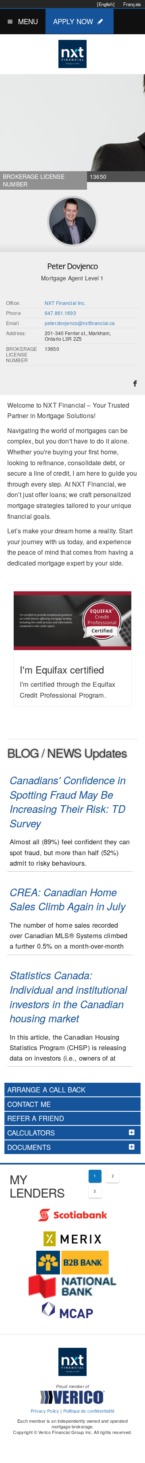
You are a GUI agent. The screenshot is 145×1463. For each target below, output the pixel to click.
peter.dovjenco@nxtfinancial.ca (80, 322)
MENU (28, 21)
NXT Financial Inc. (65, 302)
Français (132, 4)
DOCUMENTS (29, 1147)
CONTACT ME (29, 1104)
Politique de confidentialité (88, 1410)
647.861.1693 (60, 312)
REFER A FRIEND (35, 1118)
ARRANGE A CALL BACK (46, 1089)
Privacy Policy (45, 1410)
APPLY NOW (73, 21)
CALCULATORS (31, 1133)
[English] (105, 4)
